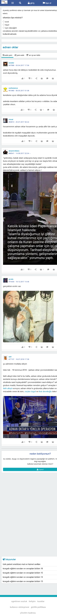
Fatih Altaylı (7, 388)
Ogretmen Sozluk (4, 3)
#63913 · (19, 122)
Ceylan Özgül (30, 391)
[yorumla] (47, 78)
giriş (32, 3)
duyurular (10, 559)
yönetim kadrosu (28, 612)
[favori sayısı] (42, 78)
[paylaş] (36, 78)
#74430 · (19, 282)
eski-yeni (8, 55)
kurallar (40, 601)
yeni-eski (20, 55)
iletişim (32, 601)
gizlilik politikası (38, 607)
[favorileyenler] (53, 78)
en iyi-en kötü (34, 55)
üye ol (48, 3)
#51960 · (19, 90)
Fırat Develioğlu (45, 391)
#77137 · (19, 359)
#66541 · (20, 153)
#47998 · (19, 65)
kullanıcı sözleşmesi (19, 607)
